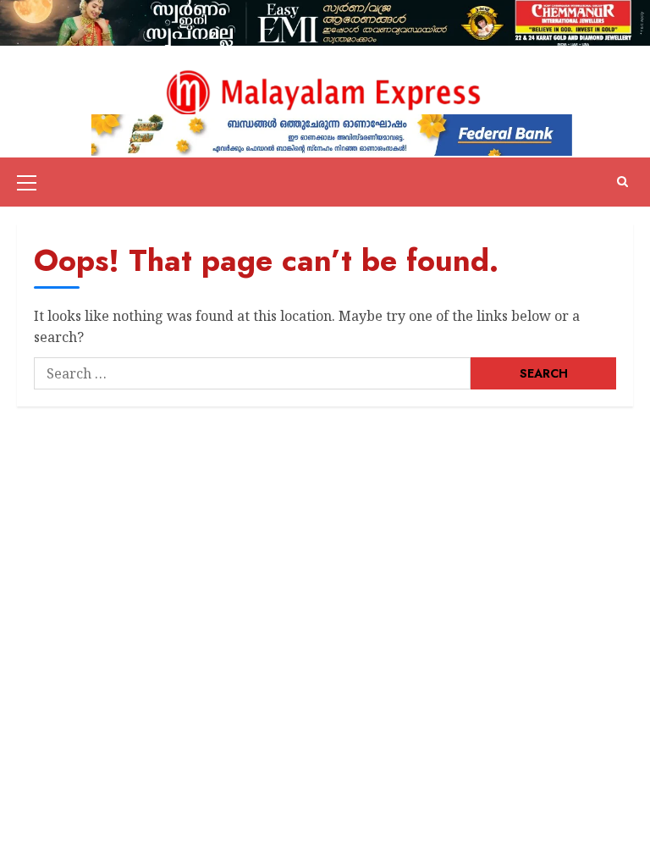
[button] (26, 182)
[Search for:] (252, 373)
